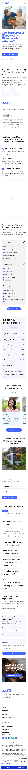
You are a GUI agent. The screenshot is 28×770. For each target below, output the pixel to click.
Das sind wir (4, 704)
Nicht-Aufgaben (5, 722)
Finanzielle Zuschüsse (6, 734)
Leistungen (4, 714)
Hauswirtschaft (7, 264)
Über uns (4, 702)
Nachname (18, 628)
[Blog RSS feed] (16, 738)
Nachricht (5, 642)
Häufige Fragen (5, 710)
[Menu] (25, 3)
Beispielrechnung (5, 729)
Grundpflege (7, 242)
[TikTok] (9, 738)
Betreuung (6, 286)
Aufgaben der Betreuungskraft (8, 717)
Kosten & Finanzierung (7, 726)
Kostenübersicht (5, 732)
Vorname (4, 628)
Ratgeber (4, 707)
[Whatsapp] (12, 738)
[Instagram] (6, 738)
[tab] (5, 511)
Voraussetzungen (5, 719)
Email (4, 635)
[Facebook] (3, 738)
